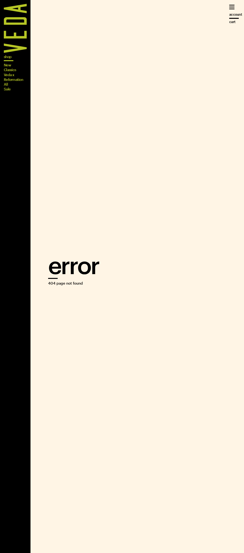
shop (7, 56)
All (6, 84)
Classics (10, 70)
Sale (7, 89)
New (7, 65)
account (235, 14)
